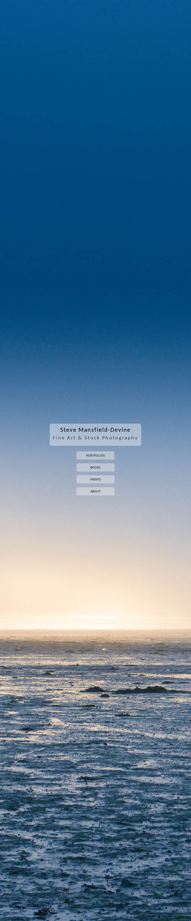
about (95, 491)
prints (95, 479)
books (95, 467)
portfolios (95, 455)
